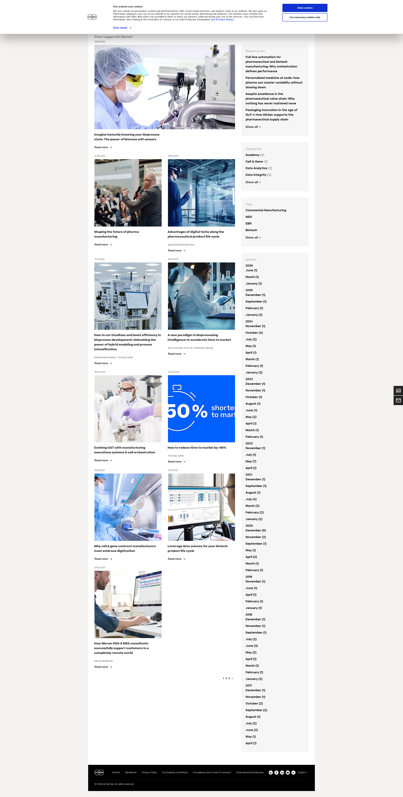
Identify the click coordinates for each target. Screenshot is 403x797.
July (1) (251, 455)
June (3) (252, 646)
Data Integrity (256, 175)
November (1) (255, 326)
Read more (101, 147)
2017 (249, 686)
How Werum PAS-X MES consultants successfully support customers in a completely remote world (121, 648)
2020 (249, 526)
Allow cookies (305, 7)
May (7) (251, 461)
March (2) (252, 506)
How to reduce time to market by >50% (197, 448)
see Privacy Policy (222, 19)
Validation (253, 189)
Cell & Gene (254, 162)
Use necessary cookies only (305, 17)
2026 (249, 266)
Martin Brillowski (103, 661)
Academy (252, 155)
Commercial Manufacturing (266, 210)
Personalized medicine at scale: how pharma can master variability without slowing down (274, 83)
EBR (249, 223)
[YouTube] (288, 772)
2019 (249, 577)
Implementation (258, 244)
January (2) (254, 315)
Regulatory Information (263, 189)
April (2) (251, 557)
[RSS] (271, 772)
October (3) (254, 333)
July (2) (251, 339)
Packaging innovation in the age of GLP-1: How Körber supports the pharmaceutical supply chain (271, 115)
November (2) (256, 537)
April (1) (251, 353)
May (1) (251, 346)
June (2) (252, 730)
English (301, 772)
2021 (249, 475)
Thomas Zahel (125, 357)
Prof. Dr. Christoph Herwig (198, 348)
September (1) (256, 302)
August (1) (253, 404)
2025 (249, 290)
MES (249, 217)
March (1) (252, 277)
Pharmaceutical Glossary (250, 772)
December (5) (256, 530)
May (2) (251, 417)
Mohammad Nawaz (105, 357)
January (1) (254, 284)
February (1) (254, 308)
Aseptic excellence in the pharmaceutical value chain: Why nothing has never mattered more (271, 99)
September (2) (256, 710)
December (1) (255, 295)
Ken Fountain (175, 348)
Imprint (116, 772)
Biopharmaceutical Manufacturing (271, 244)
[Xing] (293, 772)
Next (233, 679)
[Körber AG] (99, 773)
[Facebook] (276, 772)
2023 (249, 379)
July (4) (251, 499)
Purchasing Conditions (175, 772)
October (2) (254, 703)
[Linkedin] (282, 772)
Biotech (251, 230)
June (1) (251, 270)
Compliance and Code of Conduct (212, 772)
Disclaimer (131, 772)
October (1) (254, 397)
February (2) (255, 512)
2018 (249, 615)
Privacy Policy (149, 772)
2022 (249, 443)
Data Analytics (256, 168)
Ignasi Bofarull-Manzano (181, 244)
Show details (120, 27)
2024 (249, 321)
